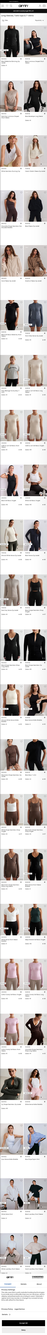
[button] (17, 54)
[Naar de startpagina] (23, 5)
